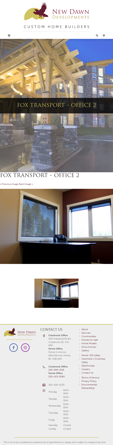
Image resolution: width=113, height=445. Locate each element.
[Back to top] (104, 436)
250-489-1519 (56, 369)
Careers (86, 369)
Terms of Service (90, 377)
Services (86, 332)
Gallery (85, 350)
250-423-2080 (56, 376)
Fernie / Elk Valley (91, 355)
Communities (89, 336)
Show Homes (89, 347)
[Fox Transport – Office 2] (56, 226)
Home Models (89, 343)
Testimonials (88, 365)
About (85, 329)
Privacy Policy (89, 381)
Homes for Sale (90, 339)
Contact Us (87, 372)
